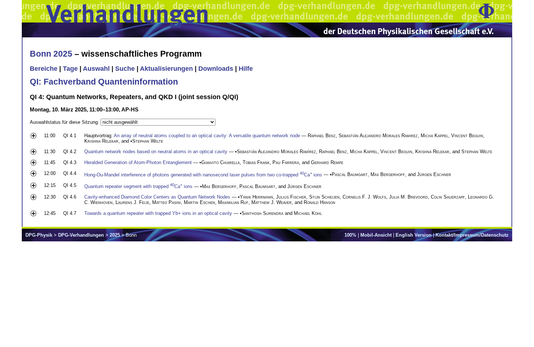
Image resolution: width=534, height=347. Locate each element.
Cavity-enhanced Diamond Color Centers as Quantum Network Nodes (157, 197)
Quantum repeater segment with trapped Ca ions (138, 186)
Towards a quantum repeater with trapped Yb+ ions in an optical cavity (158, 213)
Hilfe (246, 68)
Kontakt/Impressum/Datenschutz (472, 235)
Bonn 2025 (51, 53)
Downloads (215, 68)
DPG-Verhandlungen (81, 235)
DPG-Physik (38, 235)
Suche (125, 68)
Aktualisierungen (166, 68)
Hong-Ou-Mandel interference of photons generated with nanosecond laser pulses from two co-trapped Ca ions (203, 174)
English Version (414, 235)
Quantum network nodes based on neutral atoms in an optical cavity (155, 151)
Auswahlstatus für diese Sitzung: (65, 122)
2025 (115, 235)
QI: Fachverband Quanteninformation (104, 81)
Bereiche (43, 68)
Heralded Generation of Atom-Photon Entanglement (138, 162)
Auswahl (96, 68)
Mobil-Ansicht (376, 235)
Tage (70, 68)
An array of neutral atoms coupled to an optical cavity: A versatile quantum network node (207, 135)
